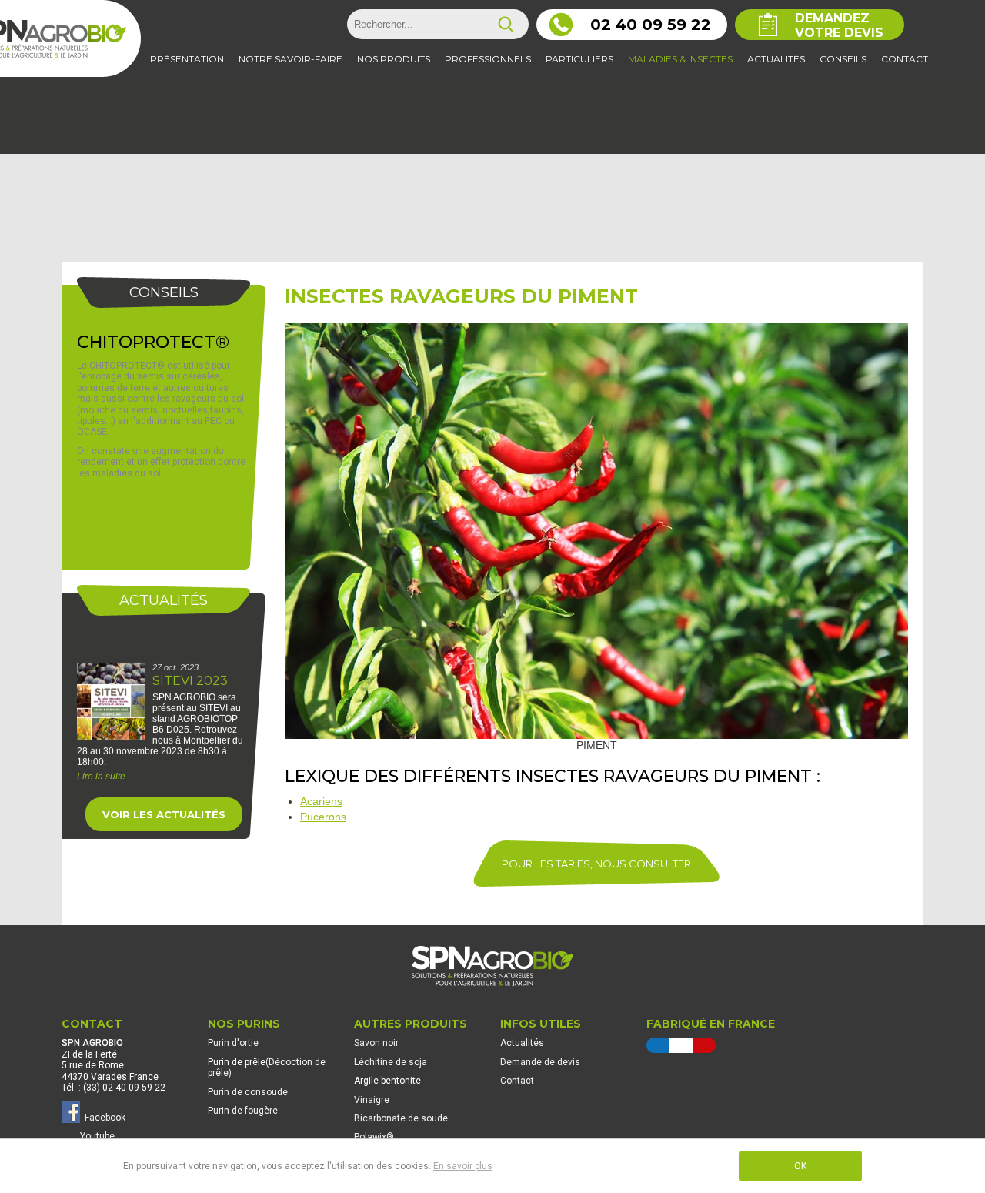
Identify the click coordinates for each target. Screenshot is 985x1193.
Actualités (522, 1043)
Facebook (102, 1117)
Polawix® (374, 1136)
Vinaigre (371, 1099)
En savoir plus (462, 1166)
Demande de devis (540, 1062)
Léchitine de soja (390, 1062)
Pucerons (323, 816)
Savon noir (376, 1043)
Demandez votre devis (839, 25)
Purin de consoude (248, 1092)
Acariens (321, 801)
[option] (163, 698)
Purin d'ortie (233, 1043)
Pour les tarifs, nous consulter (596, 863)
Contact (517, 1080)
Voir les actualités (163, 814)
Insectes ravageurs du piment (461, 296)
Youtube (97, 1136)
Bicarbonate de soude (401, 1118)
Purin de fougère (243, 1110)
